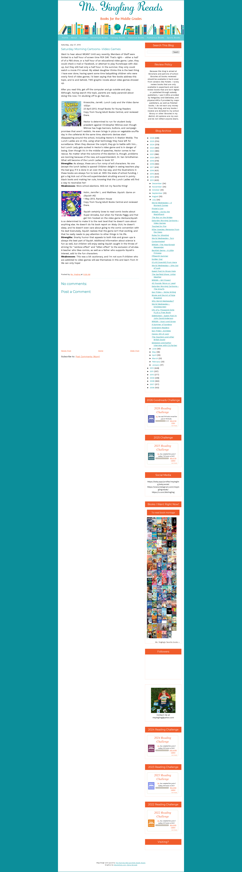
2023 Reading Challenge (162, 777)
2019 (152, 161)
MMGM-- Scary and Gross (164, 321)
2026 (152, 138)
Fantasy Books (118, 38)
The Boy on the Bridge (162, 217)
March (155, 358)
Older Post (134, 351)
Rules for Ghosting (160, 235)
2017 (152, 167)
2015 (152, 174)
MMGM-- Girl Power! (161, 280)
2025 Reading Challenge (162, 447)
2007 (152, 384)
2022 (152, 151)
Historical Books (136, 38)
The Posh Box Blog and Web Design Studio (130, 863)
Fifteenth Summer (160, 256)
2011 (152, 371)
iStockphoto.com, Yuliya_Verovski (125, 865)
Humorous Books (155, 38)
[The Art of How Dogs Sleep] (165, 620)
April (154, 355)
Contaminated (158, 241)
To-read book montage (163, 512)
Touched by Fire (159, 226)
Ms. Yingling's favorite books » (167, 642)
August (155, 196)
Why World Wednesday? (163, 301)
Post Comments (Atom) (88, 356)
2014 (152, 177)
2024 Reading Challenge (162, 740)
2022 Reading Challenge (162, 814)
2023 (152, 148)
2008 (152, 381)
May (154, 352)
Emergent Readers (160, 328)
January (156, 365)
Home (65, 38)
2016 (152, 170)
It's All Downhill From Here (164, 262)
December (157, 183)
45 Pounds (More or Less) (164, 283)
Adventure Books (99, 38)
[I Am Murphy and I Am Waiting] (150, 555)
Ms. (157, 416)
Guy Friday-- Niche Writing (164, 292)
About (74, 38)
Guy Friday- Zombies (161, 331)
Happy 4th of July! (160, 334)
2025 (152, 141)
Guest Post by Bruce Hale (164, 271)
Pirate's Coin (157, 208)
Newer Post (66, 351)
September (157, 193)
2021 (152, 154)
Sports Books (173, 38)
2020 (152, 157)
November (157, 187)
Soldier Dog (157, 259)
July (154, 200)
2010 (152, 375)
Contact (84, 38)
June (154, 349)
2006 (152, 388)
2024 (152, 144)
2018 (152, 164)
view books (174, 425)
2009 (152, 378)
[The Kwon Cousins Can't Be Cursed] (170, 614)
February (156, 362)
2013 (152, 180)
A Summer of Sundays (162, 324)
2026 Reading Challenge (162, 410)
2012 (152, 368)
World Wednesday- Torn (163, 238)
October (156, 190)
